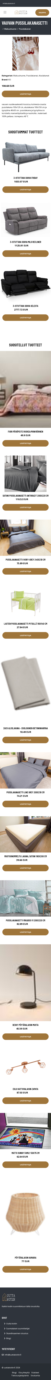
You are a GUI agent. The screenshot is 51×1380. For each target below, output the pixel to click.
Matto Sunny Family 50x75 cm (25, 1152)
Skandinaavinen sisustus (17, 1333)
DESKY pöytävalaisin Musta (25, 1024)
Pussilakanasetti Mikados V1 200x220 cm (25, 920)
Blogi (8, 1338)
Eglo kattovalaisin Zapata (25, 1088)
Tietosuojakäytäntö (20, 1375)
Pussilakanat (25, 29)
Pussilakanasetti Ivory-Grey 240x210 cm (25, 559)
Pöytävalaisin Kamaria (25, 1257)
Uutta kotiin (11, 1323)
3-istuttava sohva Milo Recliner (25, 241)
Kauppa (42, 12)
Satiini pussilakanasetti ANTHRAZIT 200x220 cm (26, 495)
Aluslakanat (44, 75)
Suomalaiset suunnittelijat (18, 1328)
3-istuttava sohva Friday (26, 177)
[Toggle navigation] (5, 12)
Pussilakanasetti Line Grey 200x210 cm (25, 792)
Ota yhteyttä (24, 1372)
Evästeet (35, 1372)
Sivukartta (35, 1375)
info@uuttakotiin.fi (9, 3)
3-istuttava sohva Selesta (25, 305)
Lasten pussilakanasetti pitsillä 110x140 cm (25, 623)
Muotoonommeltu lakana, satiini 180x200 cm (25, 856)
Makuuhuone (10, 29)
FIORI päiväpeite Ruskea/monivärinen (25, 431)
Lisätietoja (25, 94)
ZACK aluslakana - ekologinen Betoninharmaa (25, 728)
